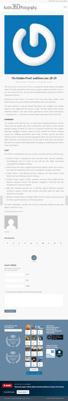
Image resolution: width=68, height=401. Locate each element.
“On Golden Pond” (32, 99)
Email (27, 280)
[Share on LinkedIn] (31, 243)
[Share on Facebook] (7, 243)
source (7, 232)
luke (51, 82)
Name (27, 274)
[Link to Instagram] (60, 243)
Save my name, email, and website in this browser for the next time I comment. (24, 292)
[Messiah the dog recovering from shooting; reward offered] (66, 200)
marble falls (42, 82)
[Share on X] (13, 243)
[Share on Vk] (43, 243)
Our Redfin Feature (9, 392)
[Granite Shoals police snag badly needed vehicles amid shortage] (1, 200)
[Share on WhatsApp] (19, 243)
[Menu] (64, 7)
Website (28, 286)
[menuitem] (64, 7)
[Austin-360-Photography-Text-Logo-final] (20, 7)
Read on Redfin (23, 392)
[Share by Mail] (55, 243)
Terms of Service (26, 398)
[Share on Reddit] (49, 243)
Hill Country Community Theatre (20, 87)
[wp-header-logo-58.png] (34, 44)
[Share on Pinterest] (25, 243)
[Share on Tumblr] (37, 243)
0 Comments (32, 82)
